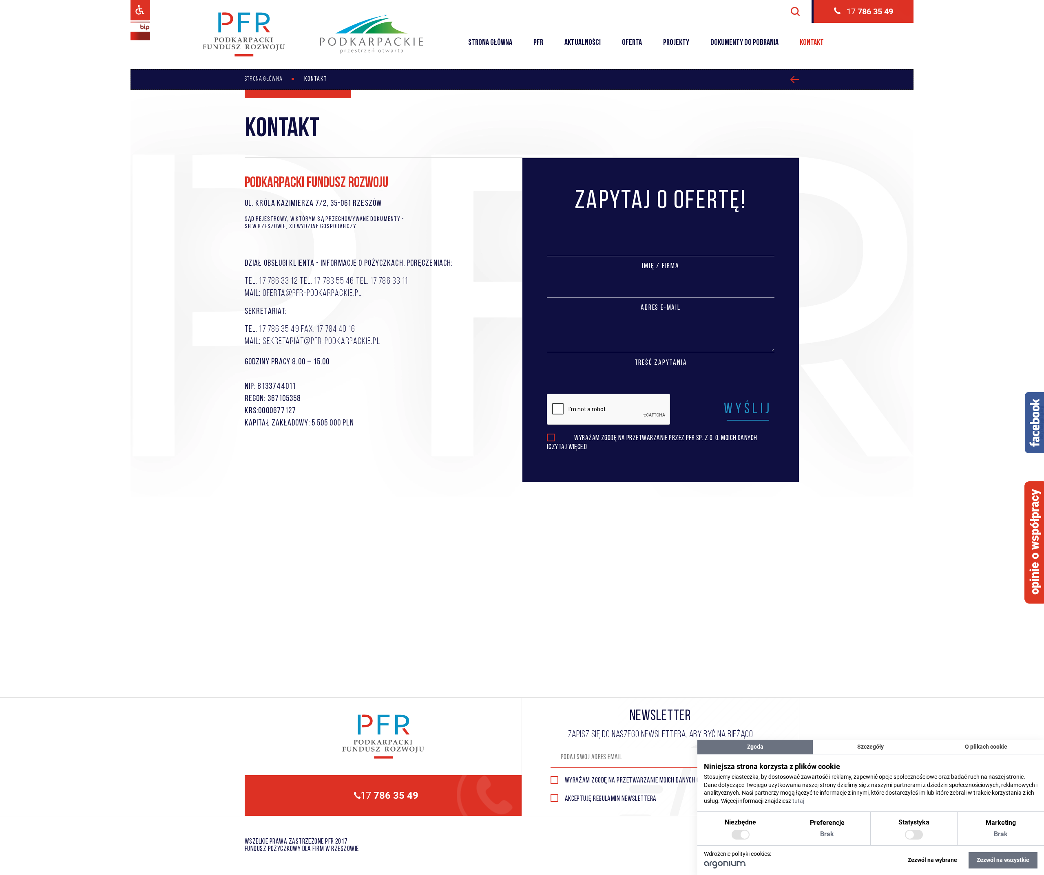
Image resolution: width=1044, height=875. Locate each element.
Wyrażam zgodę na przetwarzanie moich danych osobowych (645, 781)
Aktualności (582, 43)
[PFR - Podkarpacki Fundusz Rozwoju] (243, 55)
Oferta (632, 43)
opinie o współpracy (1035, 541)
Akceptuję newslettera (611, 799)
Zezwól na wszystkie (1003, 860)
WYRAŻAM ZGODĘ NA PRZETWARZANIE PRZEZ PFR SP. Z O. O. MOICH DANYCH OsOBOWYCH (665, 439)
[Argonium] (725, 866)
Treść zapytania (661, 363)
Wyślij (748, 410)
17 (870, 11)
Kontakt (812, 43)
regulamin (606, 799)
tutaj (798, 801)
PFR (538, 43)
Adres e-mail (661, 308)
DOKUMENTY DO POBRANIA (744, 43)
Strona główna (490, 43)
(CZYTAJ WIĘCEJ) (567, 447)
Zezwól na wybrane (932, 860)
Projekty (676, 43)
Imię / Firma (660, 266)
